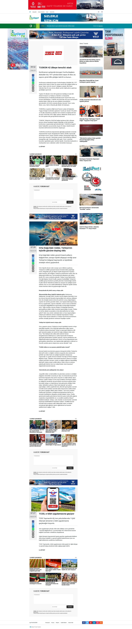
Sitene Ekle (52, 11)
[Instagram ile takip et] (97, 622)
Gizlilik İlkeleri (64, 622)
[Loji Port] (34, 17)
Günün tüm (98, 26)
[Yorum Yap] (33, 90)
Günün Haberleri (41, 11)
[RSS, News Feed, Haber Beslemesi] (101, 622)
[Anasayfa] (30, 11)
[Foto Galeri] (102, 12)
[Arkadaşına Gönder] (33, 85)
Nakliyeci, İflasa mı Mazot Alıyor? (55, 26)
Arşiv (47, 11)
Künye (52, 622)
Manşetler (34, 11)
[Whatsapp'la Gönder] (33, 83)
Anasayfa (47, 622)
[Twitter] (33, 78)
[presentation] (34, 26)
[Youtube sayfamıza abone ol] (90, 622)
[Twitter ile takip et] (87, 622)
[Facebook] (33, 75)
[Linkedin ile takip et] (94, 622)
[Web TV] (98, 12)
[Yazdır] (33, 88)
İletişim (57, 622)
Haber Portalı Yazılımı (36, 626)
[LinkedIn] (33, 80)
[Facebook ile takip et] (84, 622)
